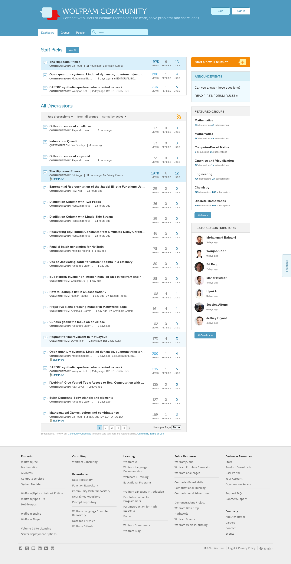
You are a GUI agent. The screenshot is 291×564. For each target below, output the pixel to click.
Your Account (234, 479)
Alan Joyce (78, 386)
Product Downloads (238, 467)
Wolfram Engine (31, 513)
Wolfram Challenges (187, 473)
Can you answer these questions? (218, 87)
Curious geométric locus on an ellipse (77, 322)
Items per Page (162, 427)
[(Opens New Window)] (179, 116)
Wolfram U (130, 462)
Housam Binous (81, 205)
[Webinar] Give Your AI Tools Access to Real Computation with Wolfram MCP (104, 382)
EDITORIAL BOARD (127, 78)
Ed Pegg (77, 65)
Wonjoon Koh (80, 91)
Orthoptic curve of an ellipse (70, 126)
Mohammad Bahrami (83, 78)
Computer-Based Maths (212, 147)
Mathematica (204, 133)
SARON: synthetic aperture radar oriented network (85, 87)
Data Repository (82, 480)
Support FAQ (234, 493)
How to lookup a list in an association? (78, 292)
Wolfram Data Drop (186, 508)
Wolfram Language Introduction (143, 492)
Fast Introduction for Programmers (136, 499)
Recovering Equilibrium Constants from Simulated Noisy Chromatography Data (106, 231)
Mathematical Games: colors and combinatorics (84, 412)
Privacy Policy (247, 548)
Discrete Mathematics (210, 201)
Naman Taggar (79, 295)
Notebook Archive (83, 521)
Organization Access (238, 484)
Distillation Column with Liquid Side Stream (81, 216)
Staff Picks (58, 179)
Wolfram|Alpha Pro (33, 499)
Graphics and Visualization (214, 160)
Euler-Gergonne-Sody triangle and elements (81, 397)
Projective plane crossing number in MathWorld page (88, 306)
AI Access (27, 473)
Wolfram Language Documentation (135, 469)
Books (127, 516)
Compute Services (32, 479)
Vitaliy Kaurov (115, 65)
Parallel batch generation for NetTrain (76, 246)
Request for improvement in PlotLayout (78, 336)
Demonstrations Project (189, 502)
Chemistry (202, 187)
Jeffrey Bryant (216, 318)
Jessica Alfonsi (217, 304)
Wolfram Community (136, 525)
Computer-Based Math (188, 482)
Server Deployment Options (38, 534)
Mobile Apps (29, 504)
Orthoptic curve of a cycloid (69, 156)
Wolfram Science (184, 519)
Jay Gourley (78, 145)
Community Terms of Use (150, 433)
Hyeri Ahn (213, 291)
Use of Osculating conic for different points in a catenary (91, 261)
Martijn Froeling (81, 250)
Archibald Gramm (81, 310)
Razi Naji (77, 190)
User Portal (233, 473)
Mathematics (204, 120)
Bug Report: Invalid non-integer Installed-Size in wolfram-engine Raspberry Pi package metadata (119, 276)
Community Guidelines (79, 433)
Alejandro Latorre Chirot (83, 130)
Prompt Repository (84, 502)
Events (230, 533)
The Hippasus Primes (64, 61)
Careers (230, 522)
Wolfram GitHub (82, 526)
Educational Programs (137, 482)
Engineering (203, 174)
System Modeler (31, 484)
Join (220, 11)
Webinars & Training (135, 477)
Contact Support (236, 499)
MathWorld (181, 513)
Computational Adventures (191, 493)
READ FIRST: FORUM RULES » (216, 95)
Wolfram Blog (132, 531)
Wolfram (219, 548)
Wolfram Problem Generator (192, 467)
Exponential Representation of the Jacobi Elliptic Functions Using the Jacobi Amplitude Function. (121, 186)
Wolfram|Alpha (183, 462)
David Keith (77, 340)
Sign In (241, 11)
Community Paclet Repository (91, 491)
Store (229, 462)
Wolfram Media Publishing (190, 525)
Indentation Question (65, 141)
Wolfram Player (31, 519)
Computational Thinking (190, 488)
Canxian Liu (78, 280)
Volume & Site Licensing (36, 528)
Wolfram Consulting (85, 462)
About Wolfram (235, 517)
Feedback (286, 266)
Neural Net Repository (86, 496)
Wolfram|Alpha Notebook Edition (42, 493)
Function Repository (85, 485)
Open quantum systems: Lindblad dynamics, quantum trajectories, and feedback (108, 74)
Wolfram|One (29, 462)
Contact (231, 528)
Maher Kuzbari (216, 277)
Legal (231, 548)
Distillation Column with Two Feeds (75, 201)
